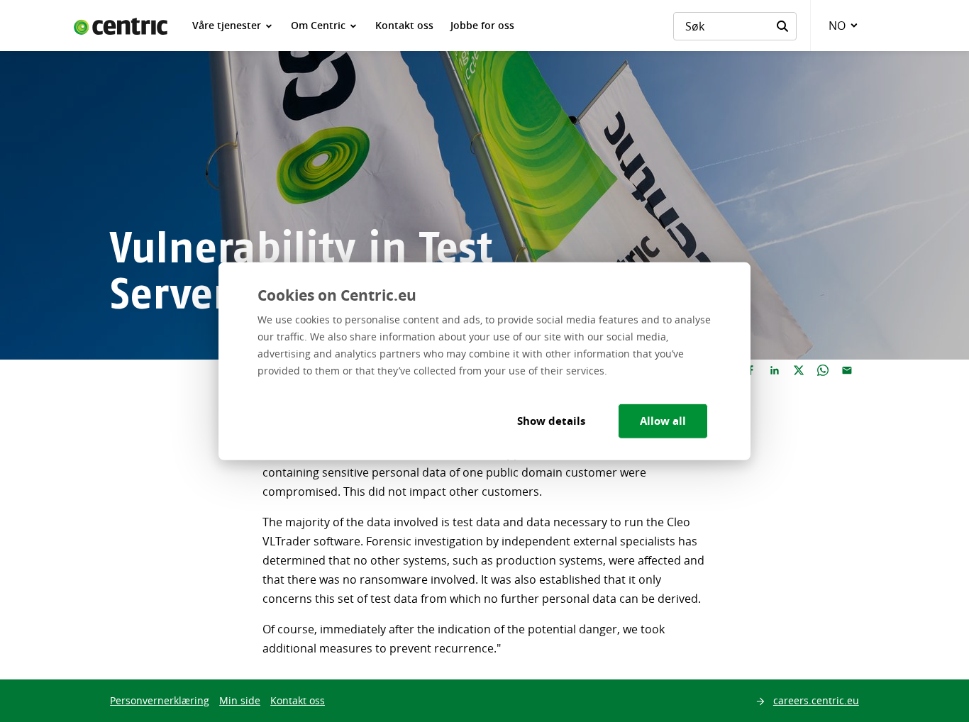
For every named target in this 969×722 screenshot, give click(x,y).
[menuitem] (233, 25)
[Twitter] (798, 371)
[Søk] (782, 26)
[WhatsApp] (823, 371)
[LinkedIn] (774, 371)
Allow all (663, 420)
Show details (551, 420)
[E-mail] (847, 371)
